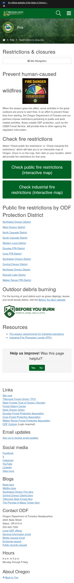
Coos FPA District (12, 253)
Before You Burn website (52, 299)
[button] (4, 5)
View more (8, 471)
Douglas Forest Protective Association (23, 413)
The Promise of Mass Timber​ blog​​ (21, 502)
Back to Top (11, 577)
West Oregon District (14, 227)
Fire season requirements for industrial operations (36, 334)
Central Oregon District (15, 264)
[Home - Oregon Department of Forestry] (4, 40)
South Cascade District (15, 237)
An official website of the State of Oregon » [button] (27, 2)
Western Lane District (14, 243)
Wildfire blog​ (9, 488)
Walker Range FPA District (17, 280)
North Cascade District (15, 232)
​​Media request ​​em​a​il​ (14, 537)
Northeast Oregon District (16, 269)
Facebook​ (8, 453)
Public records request (15, 545)
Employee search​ (12, 541)
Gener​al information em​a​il (17, 534)
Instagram (8, 460)
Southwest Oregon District (17, 259)
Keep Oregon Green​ (14, 409)
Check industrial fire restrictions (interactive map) (37, 189)
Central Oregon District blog (18, 495)
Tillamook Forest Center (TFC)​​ (19, 399)
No (41, 367)
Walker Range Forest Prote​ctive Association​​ (26, 420)
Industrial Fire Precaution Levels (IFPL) (30, 337)
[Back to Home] (10, 27)
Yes (33, 367)
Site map (7, 395)
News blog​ (8, 484)
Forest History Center (14, 406)
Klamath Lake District (14, 274)
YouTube (7, 463)
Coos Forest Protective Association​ (22, 417)
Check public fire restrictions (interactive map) (37, 169)
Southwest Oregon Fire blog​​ (18, 491)
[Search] (58, 13)
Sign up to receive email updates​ (20, 437)
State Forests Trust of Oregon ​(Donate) (24, 402)
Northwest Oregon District (17, 221)
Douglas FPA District (14, 248)
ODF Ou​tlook (10, 424)
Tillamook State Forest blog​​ (18, 499)
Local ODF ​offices (12, 530)
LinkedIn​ (7, 467)
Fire (12, 40)
